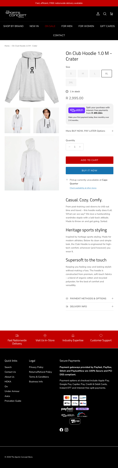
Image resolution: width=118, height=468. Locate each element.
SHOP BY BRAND (13, 26)
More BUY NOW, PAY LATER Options (85, 130)
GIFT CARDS (107, 26)
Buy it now (90, 170)
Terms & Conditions (39, 376)
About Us (9, 376)
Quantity (70, 140)
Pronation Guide (13, 400)
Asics (7, 396)
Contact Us (10, 371)
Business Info (36, 381)
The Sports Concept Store (21, 457)
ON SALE (50, 26)
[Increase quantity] (80, 146)
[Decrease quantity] (68, 146)
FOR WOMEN (86, 26)
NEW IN (34, 26)
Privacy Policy (36, 367)
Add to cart (89, 160)
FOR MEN (66, 26)
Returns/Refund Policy (40, 371)
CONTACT (59, 35)
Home (7, 46)
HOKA (8, 381)
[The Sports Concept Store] (16, 14)
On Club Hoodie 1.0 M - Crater (24, 46)
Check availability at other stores (83, 188)
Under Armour (12, 391)
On (6, 386)
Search (8, 367)
